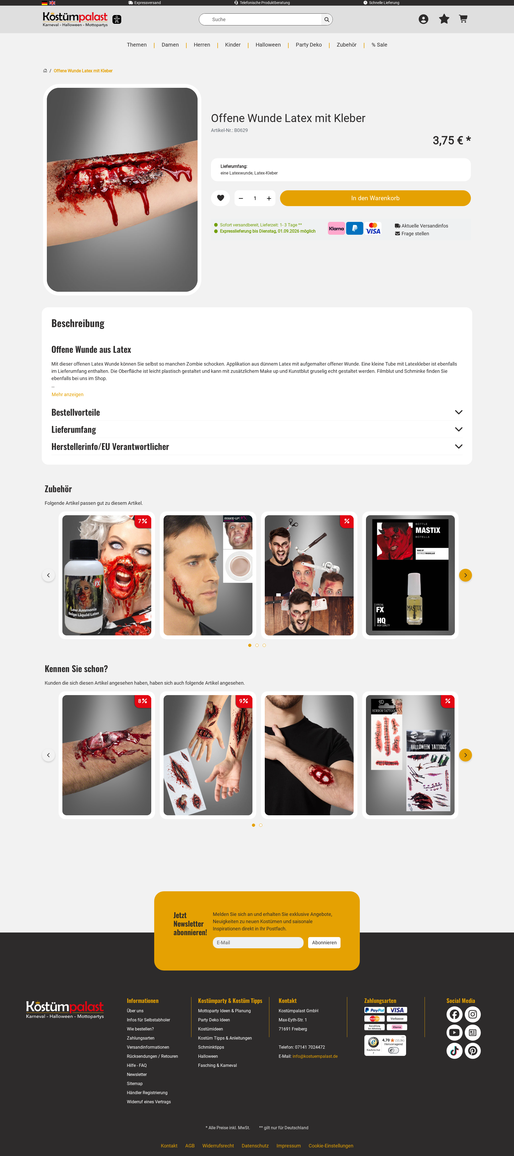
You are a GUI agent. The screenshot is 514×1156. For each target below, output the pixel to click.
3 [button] (264, 645)
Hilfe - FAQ (137, 1065)
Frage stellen (414, 233)
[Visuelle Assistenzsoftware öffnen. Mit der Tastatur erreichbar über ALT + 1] (113, 19)
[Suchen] (327, 19)
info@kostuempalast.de (315, 1056)
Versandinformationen (148, 1047)
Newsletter (137, 1074)
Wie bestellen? (140, 1029)
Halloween (208, 1056)
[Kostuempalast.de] (75, 19)
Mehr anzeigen (68, 394)
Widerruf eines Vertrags (149, 1101)
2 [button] (257, 645)
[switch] (393, 1050)
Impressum (289, 1146)
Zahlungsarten (140, 1038)
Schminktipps (211, 1047)
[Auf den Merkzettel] (220, 198)
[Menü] (403, 1038)
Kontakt (169, 1146)
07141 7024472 (310, 1047)
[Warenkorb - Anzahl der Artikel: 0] (463, 19)
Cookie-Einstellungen (331, 1146)
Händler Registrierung (147, 1092)
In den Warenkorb (375, 198)
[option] (122, 190)
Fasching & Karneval (217, 1065)
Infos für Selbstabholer (148, 1019)
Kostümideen (210, 1029)
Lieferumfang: (234, 166)
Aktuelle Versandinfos (424, 226)
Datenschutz (255, 1146)
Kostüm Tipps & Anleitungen (225, 1038)
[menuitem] (44, 3)
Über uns (135, 1010)
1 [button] (250, 645)
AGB (190, 1146)
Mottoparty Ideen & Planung (224, 1010)
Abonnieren (324, 942)
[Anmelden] (423, 19)
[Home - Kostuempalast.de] (65, 1010)
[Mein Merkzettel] (444, 19)
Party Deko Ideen (214, 1019)
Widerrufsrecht (218, 1146)
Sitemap (135, 1083)
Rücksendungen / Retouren (152, 1056)
